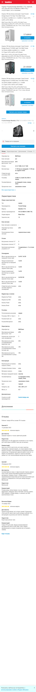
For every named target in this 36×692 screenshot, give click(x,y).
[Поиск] (30, 2)
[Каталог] (2, 2)
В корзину (27, 38)
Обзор (4, 151)
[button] (18, 131)
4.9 (29, 123)
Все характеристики (8, 190)
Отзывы (30, 151)
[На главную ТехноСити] (8, 2)
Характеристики (12, 151)
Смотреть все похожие (18, 146)
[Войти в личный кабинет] (33, 2)
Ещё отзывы (6, 533)
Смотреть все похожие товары (18, 112)
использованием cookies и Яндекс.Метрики (14, 690)
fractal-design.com (23, 397)
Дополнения (22, 151)
